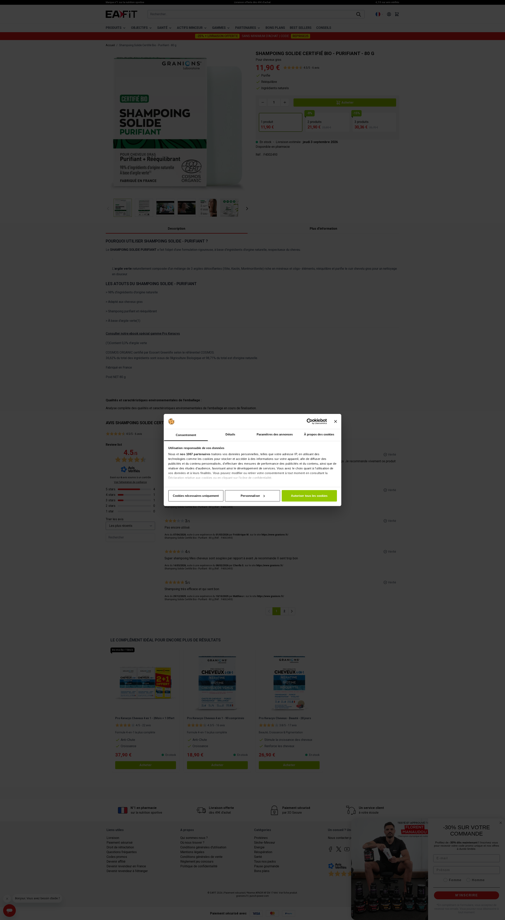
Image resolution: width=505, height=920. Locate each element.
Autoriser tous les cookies (309, 495)
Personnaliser (250, 495)
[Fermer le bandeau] (335, 421)
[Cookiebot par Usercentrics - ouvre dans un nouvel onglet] (309, 421)
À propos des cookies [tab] (319, 434)
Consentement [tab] (186, 435)
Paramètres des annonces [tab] (275, 434)
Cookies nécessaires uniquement (196, 495)
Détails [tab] (230, 434)
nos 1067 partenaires (195, 454)
